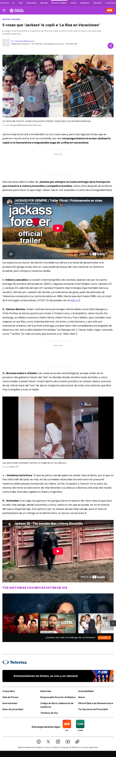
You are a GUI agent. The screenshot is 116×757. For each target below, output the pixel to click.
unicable (44, 3)
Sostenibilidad (85, 691)
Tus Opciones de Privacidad (93, 709)
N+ (13, 3)
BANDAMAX (85, 3)
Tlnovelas (97, 3)
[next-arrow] (113, 623)
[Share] (111, 46)
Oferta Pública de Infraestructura (95, 703)
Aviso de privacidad (12, 709)
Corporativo (8, 691)
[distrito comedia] (17, 10)
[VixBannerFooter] (58, 676)
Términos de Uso (49, 713)
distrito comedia (11, 19)
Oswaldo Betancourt (24, 41)
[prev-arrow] (0, 623)
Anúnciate (45, 691)
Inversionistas (9, 703)
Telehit (73, 3)
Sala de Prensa (10, 697)
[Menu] (4, 10)
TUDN (20, 3)
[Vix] (109, 10)
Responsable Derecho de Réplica (58, 697)
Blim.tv (75, 300)
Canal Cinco (31, 3)
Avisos (81, 697)
